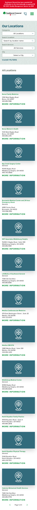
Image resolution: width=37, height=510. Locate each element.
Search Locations (8, 37)
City (3, 52)
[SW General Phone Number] (25, 13)
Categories (6, 30)
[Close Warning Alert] (34, 4)
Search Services (7, 45)
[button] (32, 13)
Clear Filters (9, 60)
